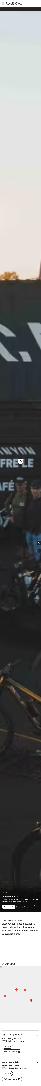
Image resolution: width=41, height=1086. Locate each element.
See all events (9, 907)
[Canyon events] (20, 461)
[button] (5, 997)
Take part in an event (25, 907)
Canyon (4, 893)
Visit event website (11, 1052)
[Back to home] (14, 3)
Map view (7, 1046)
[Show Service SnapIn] (39, 543)
